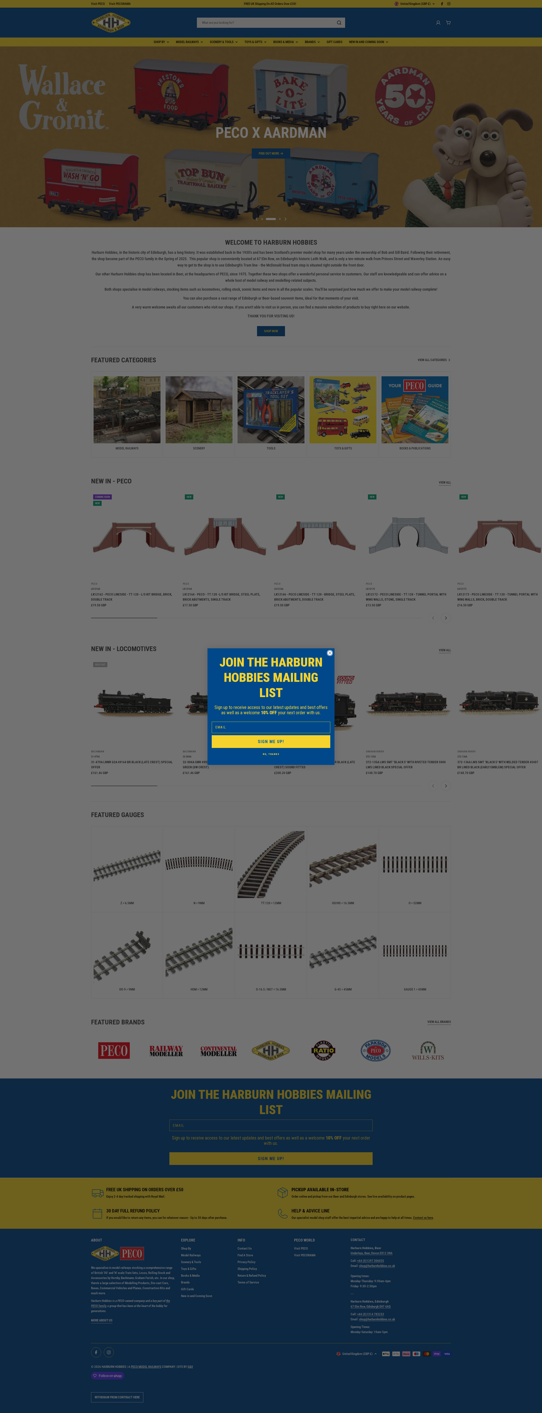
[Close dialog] (329, 653)
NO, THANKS (271, 754)
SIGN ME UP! (271, 741)
